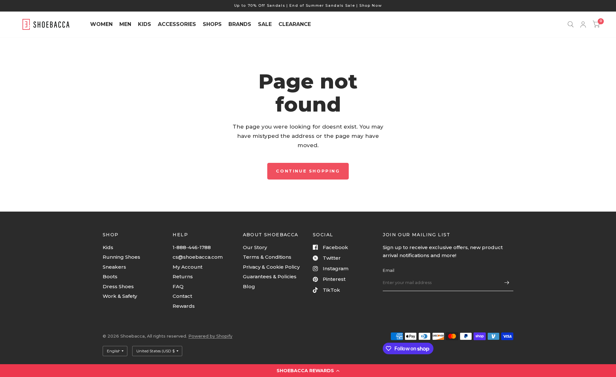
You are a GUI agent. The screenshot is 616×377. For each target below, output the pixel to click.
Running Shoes (121, 257)
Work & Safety (120, 296)
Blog (249, 286)
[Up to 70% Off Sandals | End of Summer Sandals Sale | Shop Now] (308, 6)
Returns (183, 276)
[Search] (570, 24)
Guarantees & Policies (269, 276)
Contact (182, 296)
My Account (187, 267)
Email (388, 270)
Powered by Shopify (210, 336)
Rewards (184, 306)
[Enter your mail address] (507, 282)
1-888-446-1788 (192, 247)
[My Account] (583, 24)
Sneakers (114, 267)
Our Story (255, 247)
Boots (110, 276)
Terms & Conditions (267, 257)
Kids (108, 247)
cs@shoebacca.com (198, 257)
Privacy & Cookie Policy (271, 267)
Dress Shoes (118, 286)
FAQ (178, 286)
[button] (308, 370)
